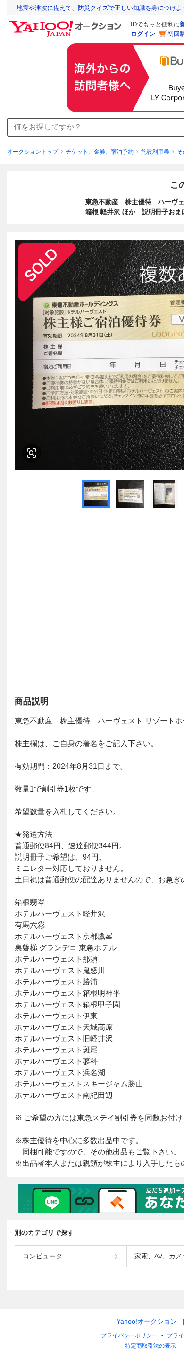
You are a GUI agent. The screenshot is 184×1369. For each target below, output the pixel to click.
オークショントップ (32, 151)
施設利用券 (155, 151)
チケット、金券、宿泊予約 (100, 151)
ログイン (143, 33)
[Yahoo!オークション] (66, 23)
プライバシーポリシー (129, 1335)
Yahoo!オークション (147, 1321)
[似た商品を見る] (31, 453)
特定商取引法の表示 (150, 1346)
